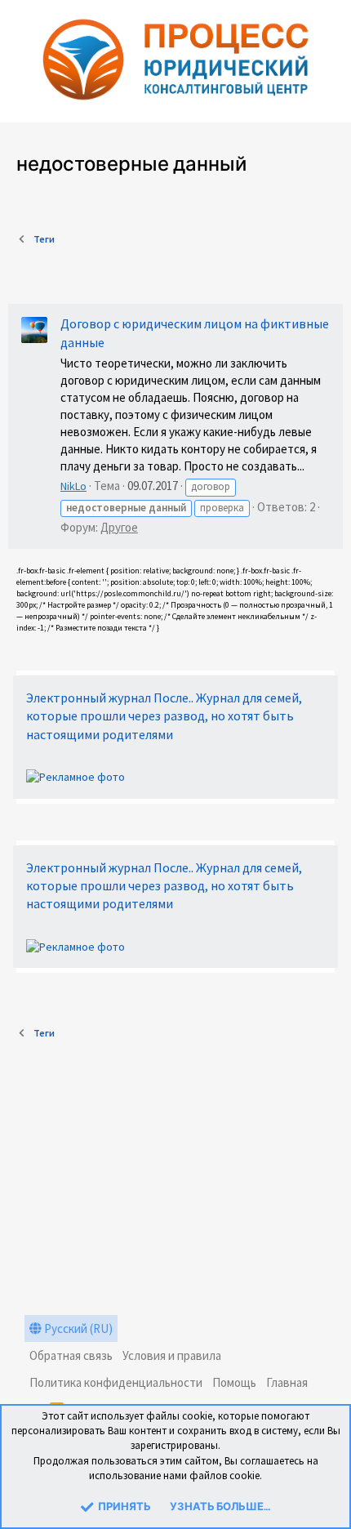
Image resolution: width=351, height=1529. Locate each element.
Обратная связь (71, 1355)
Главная (287, 1382)
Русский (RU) (77, 1328)
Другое (119, 527)
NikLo (73, 486)
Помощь (234, 1382)
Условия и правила (171, 1355)
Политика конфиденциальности (115, 1382)
